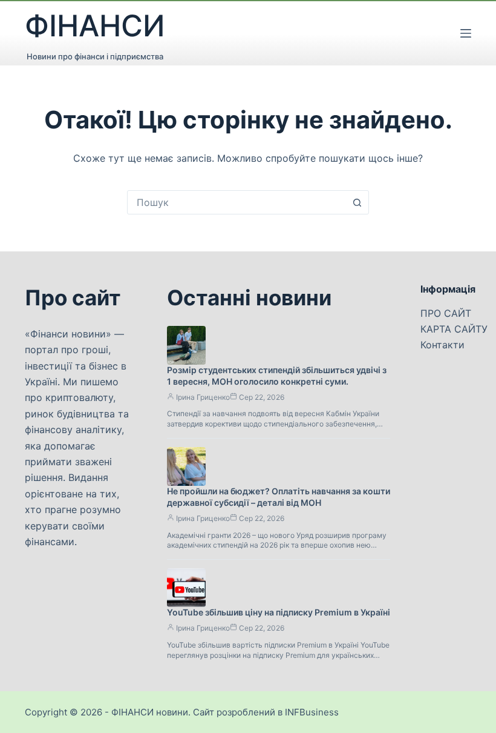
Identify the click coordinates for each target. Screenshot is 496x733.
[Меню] (465, 33)
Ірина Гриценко (203, 397)
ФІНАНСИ (95, 26)
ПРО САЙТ (445, 313)
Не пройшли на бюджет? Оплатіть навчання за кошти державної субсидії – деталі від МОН (278, 497)
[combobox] (236, 202)
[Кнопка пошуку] (356, 202)
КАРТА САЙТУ (454, 329)
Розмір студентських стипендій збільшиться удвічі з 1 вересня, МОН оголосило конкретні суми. (277, 375)
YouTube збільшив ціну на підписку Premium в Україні (278, 612)
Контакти (442, 345)
